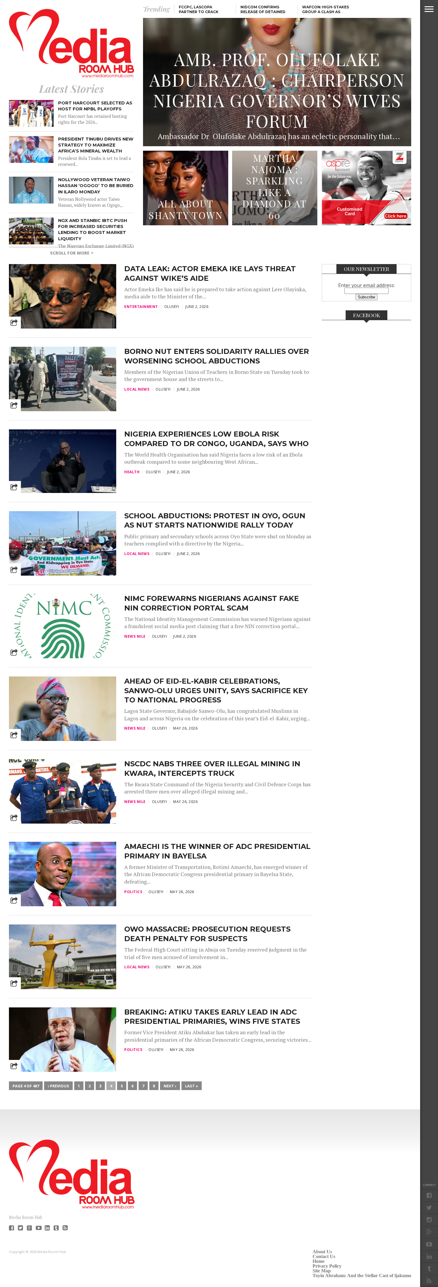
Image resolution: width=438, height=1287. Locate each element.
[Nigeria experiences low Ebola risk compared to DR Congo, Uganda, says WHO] (62, 491)
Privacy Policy (327, 1265)
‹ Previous (58, 1086)
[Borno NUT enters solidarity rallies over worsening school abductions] (62, 409)
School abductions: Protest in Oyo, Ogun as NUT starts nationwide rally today (214, 520)
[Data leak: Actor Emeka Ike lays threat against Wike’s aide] (62, 326)
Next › (170, 1086)
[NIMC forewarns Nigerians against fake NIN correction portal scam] (62, 656)
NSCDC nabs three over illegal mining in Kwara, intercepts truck (212, 768)
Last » (191, 1086)
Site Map (322, 1270)
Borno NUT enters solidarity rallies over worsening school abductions (216, 356)
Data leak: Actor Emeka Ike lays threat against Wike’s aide (210, 273)
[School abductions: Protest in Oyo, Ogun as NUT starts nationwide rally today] (62, 574)
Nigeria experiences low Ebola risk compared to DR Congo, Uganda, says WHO (216, 439)
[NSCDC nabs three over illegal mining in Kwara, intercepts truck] (62, 821)
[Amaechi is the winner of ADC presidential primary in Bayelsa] (62, 904)
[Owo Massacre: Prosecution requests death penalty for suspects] (62, 987)
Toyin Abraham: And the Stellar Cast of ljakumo (362, 1275)
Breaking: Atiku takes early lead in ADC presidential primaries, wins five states (212, 1017)
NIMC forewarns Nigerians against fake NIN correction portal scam (211, 603)
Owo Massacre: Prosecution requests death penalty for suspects (207, 934)
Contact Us (324, 1256)
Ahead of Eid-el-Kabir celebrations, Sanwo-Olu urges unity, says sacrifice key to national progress (216, 690)
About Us (322, 1251)
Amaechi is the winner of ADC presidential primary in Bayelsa (217, 851)
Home (318, 1261)
